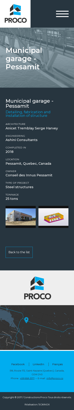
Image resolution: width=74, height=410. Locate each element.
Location (12, 159)
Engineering (15, 136)
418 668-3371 (27, 378)
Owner (11, 171)
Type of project (17, 183)
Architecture (16, 124)
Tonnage (12, 194)
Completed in (16, 147)
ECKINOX (44, 404)
